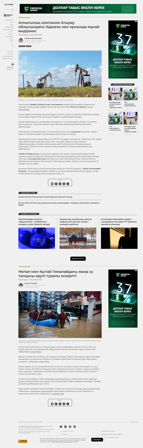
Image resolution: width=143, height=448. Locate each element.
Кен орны (22, 46)
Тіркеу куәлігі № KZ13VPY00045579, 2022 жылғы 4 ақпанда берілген (36, 429)
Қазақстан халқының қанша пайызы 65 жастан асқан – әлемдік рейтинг (76, 222)
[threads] (70, 427)
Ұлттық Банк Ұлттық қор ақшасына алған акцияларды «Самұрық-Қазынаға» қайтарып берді (59, 204)
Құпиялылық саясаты (108, 431)
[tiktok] (65, 427)
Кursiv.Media (35, 352)
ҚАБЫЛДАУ (97, 440)
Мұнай (29, 46)
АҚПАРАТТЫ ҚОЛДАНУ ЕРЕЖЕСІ (110, 437)
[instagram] (61, 427)
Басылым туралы (68, 431)
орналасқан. (24, 109)
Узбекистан (9, 69)
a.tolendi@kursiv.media (31, 287)
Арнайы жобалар (8, 56)
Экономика (9, 36)
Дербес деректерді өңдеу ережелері (112, 434)
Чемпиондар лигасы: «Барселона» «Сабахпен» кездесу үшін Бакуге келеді (34, 222)
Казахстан (10, 67)
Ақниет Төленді (30, 283)
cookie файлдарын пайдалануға (61, 441)
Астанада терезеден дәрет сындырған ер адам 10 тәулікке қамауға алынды (119, 222)
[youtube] (74, 427)
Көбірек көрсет (78, 259)
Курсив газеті (9, 27)
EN (10, 9)
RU (7, 9)
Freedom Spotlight (7, 58)
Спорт (11, 41)
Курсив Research (8, 29)
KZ (12, 9)
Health (11, 39)
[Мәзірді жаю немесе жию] (12, 46)
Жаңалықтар (9, 20)
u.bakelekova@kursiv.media (32, 42)
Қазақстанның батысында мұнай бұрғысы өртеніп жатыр (45, 197)
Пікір (11, 25)
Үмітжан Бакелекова (32, 38)
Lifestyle (10, 34)
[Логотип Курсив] (8, 4)
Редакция (10, 51)
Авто (11, 22)
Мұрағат (65, 434)
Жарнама (10, 54)
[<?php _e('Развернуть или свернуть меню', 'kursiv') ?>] (12, 64)
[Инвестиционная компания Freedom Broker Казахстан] (8, 15)
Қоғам (11, 32)
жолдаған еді (58, 394)
